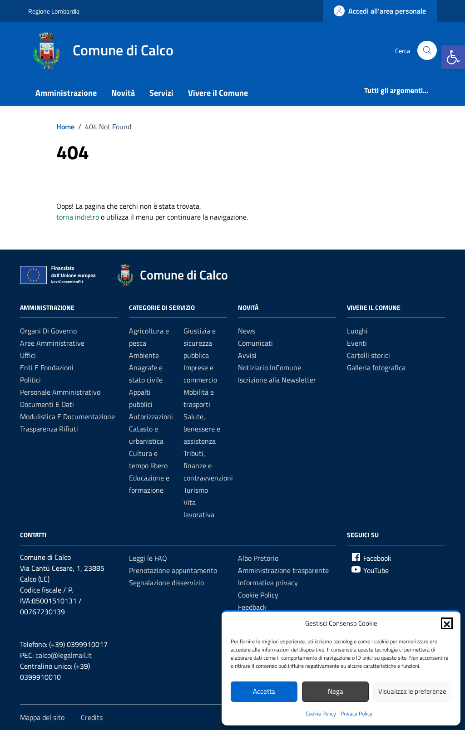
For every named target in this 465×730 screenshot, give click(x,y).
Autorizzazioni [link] (151, 416)
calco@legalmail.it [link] (63, 655)
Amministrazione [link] (66, 93)
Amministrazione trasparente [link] (283, 570)
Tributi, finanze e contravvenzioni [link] (208, 465)
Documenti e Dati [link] (47, 404)
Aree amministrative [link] (52, 343)
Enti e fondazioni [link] (47, 367)
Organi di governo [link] (48, 330)
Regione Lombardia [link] (53, 11)
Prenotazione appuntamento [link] (173, 570)
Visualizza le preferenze (412, 691)
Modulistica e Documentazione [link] (67, 416)
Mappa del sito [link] (42, 717)
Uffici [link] (28, 355)
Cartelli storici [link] (368, 355)
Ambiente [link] (144, 355)
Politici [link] (30, 379)
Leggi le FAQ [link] (148, 558)
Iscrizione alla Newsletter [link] (277, 379)
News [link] (246, 330)
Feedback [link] (252, 607)
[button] (446, 623)
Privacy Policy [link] (356, 713)
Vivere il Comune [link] (218, 93)
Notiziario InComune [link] (269, 367)
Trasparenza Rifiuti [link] (49, 428)
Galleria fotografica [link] (376, 367)
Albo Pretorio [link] (258, 558)
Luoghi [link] (357, 330)
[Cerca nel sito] (427, 50)
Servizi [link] (161, 93)
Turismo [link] (195, 490)
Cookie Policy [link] (321, 713)
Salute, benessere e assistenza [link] (201, 428)
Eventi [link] (357, 343)
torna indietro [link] (77, 216)
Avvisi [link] (247, 355)
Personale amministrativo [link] (60, 392)
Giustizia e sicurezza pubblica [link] (199, 343)
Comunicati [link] (255, 343)
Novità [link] (123, 93)
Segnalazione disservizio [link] (166, 582)
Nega (335, 691)
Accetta (264, 691)
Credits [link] (92, 717)
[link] (453, 57)
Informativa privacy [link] (268, 582)
